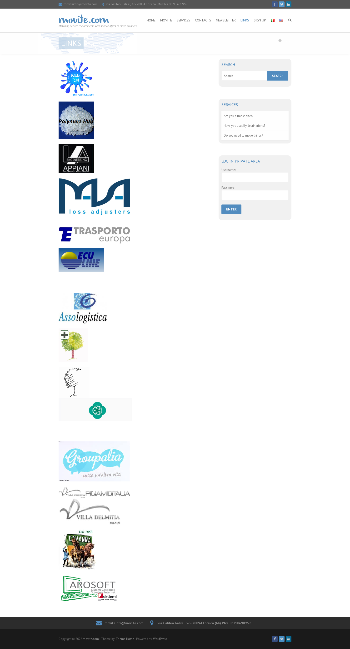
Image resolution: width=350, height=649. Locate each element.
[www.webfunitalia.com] (135, 78)
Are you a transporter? (238, 116)
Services (183, 20)
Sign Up (260, 20)
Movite (166, 20)
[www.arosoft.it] (135, 588)
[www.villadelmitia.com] (135, 505)
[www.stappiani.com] (135, 158)
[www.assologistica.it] (135, 308)
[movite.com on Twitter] (282, 4)
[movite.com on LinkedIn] (288, 4)
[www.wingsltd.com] (135, 382)
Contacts (203, 20)
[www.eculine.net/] (135, 260)
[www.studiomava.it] (135, 196)
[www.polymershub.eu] (135, 120)
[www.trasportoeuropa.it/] (135, 235)
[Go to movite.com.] (280, 41)
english (281, 16)
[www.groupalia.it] (135, 461)
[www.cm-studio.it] (135, 409)
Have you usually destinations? (244, 126)
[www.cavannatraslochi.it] (135, 550)
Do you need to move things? (243, 135)
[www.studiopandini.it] (135, 345)
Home (151, 20)
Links (244, 20)
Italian (273, 16)
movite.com (84, 20)
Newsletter (226, 20)
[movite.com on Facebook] (275, 4)
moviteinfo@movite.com (81, 4)
